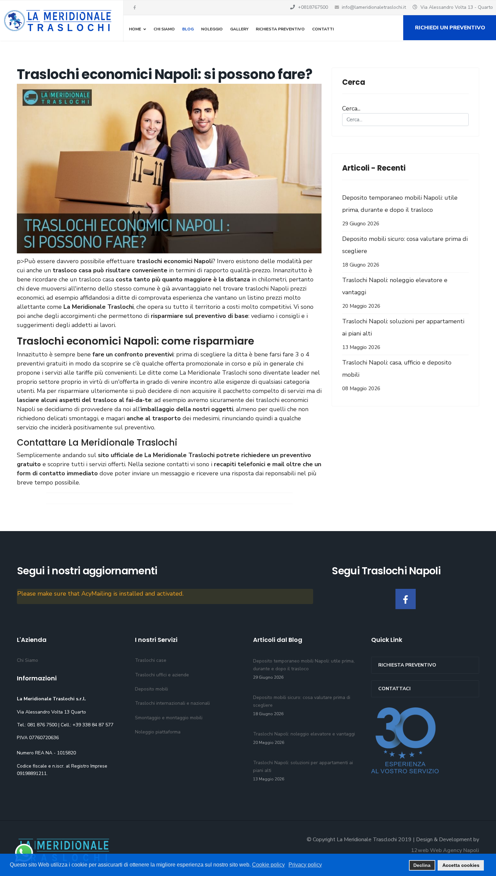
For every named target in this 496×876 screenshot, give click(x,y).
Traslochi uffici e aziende (162, 675)
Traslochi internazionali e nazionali (172, 703)
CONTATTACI (394, 688)
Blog (188, 29)
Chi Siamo (164, 29)
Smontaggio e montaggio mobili (168, 718)
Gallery (239, 29)
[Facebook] (405, 599)
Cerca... (351, 108)
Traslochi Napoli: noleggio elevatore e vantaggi (394, 292)
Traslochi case (150, 660)
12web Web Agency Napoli (445, 850)
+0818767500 (313, 7)
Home (135, 29)
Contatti (323, 29)
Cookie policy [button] (268, 865)
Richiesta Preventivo (280, 29)
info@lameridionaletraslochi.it (374, 7)
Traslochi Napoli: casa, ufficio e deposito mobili (396, 375)
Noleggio (212, 29)
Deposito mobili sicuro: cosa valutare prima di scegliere (405, 251)
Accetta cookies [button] (460, 865)
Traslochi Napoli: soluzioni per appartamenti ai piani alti (403, 334)
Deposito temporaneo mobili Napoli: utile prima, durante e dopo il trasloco (400, 210)
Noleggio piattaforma (158, 732)
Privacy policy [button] (305, 865)
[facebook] (134, 7)
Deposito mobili (151, 689)
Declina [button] (422, 865)
